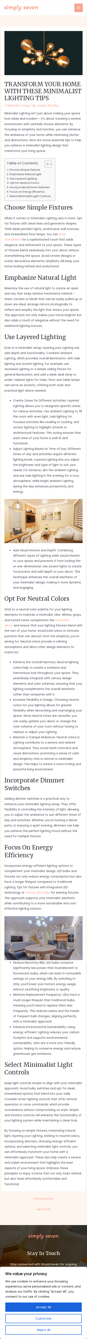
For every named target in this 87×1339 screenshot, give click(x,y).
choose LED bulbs (37, 893)
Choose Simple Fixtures (24, 170)
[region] (43, 1303)
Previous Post (43, 1199)
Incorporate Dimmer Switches (30, 187)
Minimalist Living (18, 106)
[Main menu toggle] (78, 8)
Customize (43, 1318)
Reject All (43, 1330)
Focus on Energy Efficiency (27, 191)
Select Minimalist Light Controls (30, 196)
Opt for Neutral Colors (24, 183)
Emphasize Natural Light (25, 174)
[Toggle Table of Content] (46, 164)
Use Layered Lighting (23, 178)
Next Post (43, 1209)
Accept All (43, 1307)
